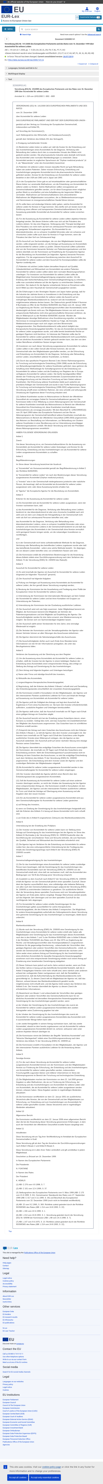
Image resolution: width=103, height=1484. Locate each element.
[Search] (98, 29)
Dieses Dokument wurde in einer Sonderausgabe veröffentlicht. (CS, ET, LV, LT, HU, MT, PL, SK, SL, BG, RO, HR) (49, 53)
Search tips (26, 35)
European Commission (11, 1408)
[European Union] (8, 1339)
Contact (6, 1266)
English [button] (97, 11)
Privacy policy (8, 1384)
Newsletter (7, 1299)
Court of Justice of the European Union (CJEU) (20, 1411)
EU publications (8, 1323)
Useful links (7, 1302)
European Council (9, 1402)
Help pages (7, 1263)
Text (10, 79)
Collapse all (94, 64)
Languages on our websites (13, 1382)
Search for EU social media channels (16, 1372)
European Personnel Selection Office (16, 1439)
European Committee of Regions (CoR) (17, 1425)
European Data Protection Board (15, 1436)
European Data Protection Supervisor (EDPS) (19, 1433)
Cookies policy (8, 1281)
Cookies (6, 1390)
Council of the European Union (14, 1405)
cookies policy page (51, 1467)
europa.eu (20, 1344)
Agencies (6, 1445)
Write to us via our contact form (14, 1359)
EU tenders (7, 1314)
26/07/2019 (68, 56)
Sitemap (6, 1268)
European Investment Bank (13, 1428)
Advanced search (94, 35)
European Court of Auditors (13, 1417)
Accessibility (7, 1284)
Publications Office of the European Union (39, 1253)
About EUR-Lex (8, 1296)
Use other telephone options (13, 1357)
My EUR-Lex (87, 11)
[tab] (52, 68)
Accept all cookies (17, 1477)
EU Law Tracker (9, 1331)
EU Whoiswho (8, 1320)
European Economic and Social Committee (19, 1422)
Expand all (83, 64)
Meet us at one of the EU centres (15, 1362)
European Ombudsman (11, 1431)
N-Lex (5, 1328)
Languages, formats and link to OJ (22, 68)
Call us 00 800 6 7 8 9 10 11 (13, 1354)
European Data (8, 1311)
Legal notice (7, 1278)
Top (10, 1231)
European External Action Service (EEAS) (18, 1419)
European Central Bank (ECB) (14, 1414)
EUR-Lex (10, 16)
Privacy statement (9, 1287)
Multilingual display (16, 74)
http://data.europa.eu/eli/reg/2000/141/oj (26, 60)
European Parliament (10, 1400)
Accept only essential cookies (45, 1477)
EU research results (10, 1317)
